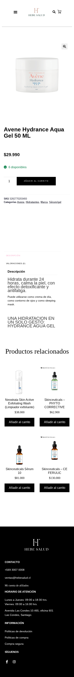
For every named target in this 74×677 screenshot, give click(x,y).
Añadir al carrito (36, 181)
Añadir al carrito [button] (19, 422)
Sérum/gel (55, 202)
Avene (20, 202)
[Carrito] (59, 12)
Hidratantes (32, 202)
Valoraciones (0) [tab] (15, 263)
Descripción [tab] (13, 255)
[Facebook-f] (7, 662)
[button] (16, 12)
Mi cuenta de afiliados (16, 585)
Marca (44, 202)
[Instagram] (14, 662)
